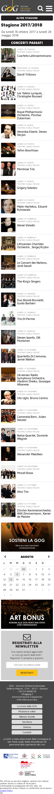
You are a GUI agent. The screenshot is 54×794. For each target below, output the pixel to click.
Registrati (27, 672)
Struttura (27, 721)
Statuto (27, 727)
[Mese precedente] (5, 557)
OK (1, 793)
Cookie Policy (6, 790)
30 (23, 569)
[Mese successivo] (49, 557)
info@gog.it (27, 694)
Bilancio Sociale (27, 716)
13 (10, 579)
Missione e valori (27, 711)
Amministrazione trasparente (27, 696)
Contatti (27, 732)
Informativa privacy (27, 699)
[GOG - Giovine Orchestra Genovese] (16, 5)
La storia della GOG (27, 706)
